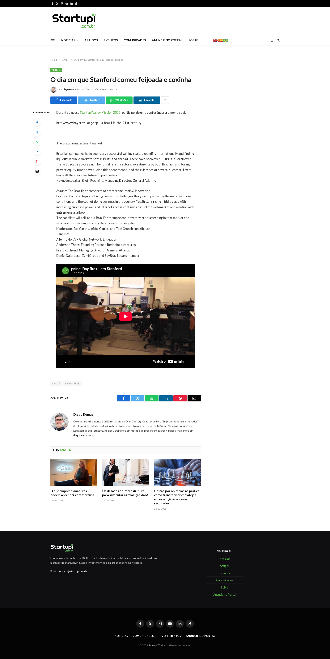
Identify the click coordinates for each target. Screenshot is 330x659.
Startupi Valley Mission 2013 (100, 112)
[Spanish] (220, 39)
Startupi (153, 645)
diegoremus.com (83, 435)
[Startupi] (74, 21)
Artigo (56, 70)
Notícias (121, 635)
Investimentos (170, 635)
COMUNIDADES (135, 40)
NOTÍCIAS (68, 40)
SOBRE (193, 40)
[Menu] (53, 40)
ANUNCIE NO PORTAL (167, 40)
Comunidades (143, 635)
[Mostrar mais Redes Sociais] (165, 100)
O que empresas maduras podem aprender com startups (72, 493)
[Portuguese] (225, 39)
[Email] (37, 171)
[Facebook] (37, 122)
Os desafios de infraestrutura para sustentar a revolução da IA (125, 493)
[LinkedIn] (37, 152)
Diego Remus (69, 89)
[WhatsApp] (37, 142)
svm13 (56, 383)
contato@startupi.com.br (73, 571)
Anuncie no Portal (200, 635)
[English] (215, 39)
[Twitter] (37, 132)
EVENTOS (111, 40)
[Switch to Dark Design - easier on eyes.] (272, 40)
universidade (72, 383)
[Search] (278, 40)
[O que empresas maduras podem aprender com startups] (73, 472)
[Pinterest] (37, 161)
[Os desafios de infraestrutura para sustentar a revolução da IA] (125, 472)
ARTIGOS (91, 40)
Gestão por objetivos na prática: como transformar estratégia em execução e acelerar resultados (177, 497)
